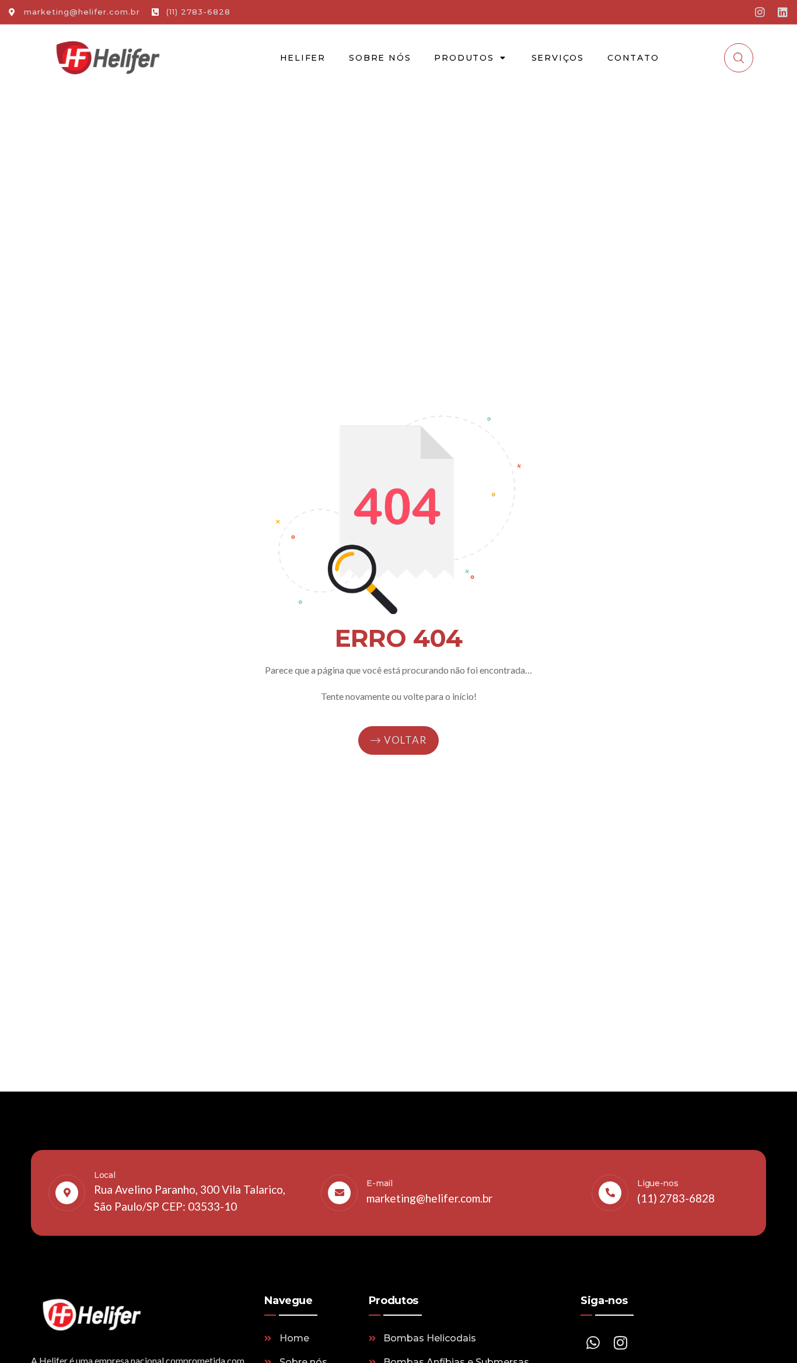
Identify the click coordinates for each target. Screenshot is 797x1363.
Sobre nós (380, 58)
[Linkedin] (782, 12)
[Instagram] (759, 12)
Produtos (464, 58)
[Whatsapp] (593, 1342)
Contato (633, 58)
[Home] (107, 58)
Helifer (303, 58)
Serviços (558, 58)
